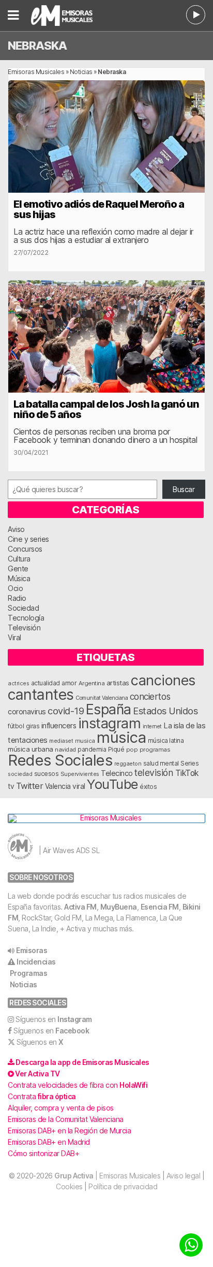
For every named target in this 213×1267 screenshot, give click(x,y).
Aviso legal (183, 1175)
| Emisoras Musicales (107, 1175)
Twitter (29, 786)
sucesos (46, 774)
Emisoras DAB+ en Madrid (49, 1142)
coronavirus (27, 711)
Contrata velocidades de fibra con (77, 1085)
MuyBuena (118, 906)
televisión (153, 772)
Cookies (69, 1186)
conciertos (150, 696)
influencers (59, 725)
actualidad (45, 683)
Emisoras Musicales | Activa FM (72, 15)
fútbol (16, 726)
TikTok (187, 773)
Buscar (183, 489)
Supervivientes (79, 774)
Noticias (81, 72)
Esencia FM (160, 906)
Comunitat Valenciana (101, 698)
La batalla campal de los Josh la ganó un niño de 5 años (106, 409)
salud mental (161, 763)
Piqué (116, 749)
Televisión (24, 627)
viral (78, 786)
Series (189, 763)
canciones (163, 680)
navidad (65, 749)
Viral (14, 637)
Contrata (42, 1096)
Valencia (58, 786)
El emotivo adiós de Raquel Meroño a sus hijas (98, 209)
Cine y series (28, 539)
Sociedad (23, 607)
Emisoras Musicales (36, 72)
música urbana (30, 749)
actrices (18, 683)
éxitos (148, 786)
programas (155, 749)
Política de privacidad (122, 1186)
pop (132, 749)
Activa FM (80, 906)
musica (85, 740)
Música (19, 578)
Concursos (25, 548)
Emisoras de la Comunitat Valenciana (66, 1119)
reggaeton (128, 763)
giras (33, 726)
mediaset (61, 740)
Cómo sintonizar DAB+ (43, 1153)
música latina (166, 740)
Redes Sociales (60, 760)
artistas (117, 683)
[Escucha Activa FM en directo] (195, 14)
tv (11, 786)
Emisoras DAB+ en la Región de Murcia (69, 1130)
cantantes (41, 694)
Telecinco (117, 773)
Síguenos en (54, 1019)
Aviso (16, 529)
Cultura (19, 558)
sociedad (20, 774)
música (121, 737)
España (108, 709)
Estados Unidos (165, 710)
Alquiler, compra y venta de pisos (61, 1107)
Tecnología (26, 617)
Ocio (15, 588)
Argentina (92, 683)
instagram (109, 723)
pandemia (92, 749)
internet (152, 726)
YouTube (112, 784)
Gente (18, 568)
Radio (17, 598)
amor (69, 683)
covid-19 (66, 710)
